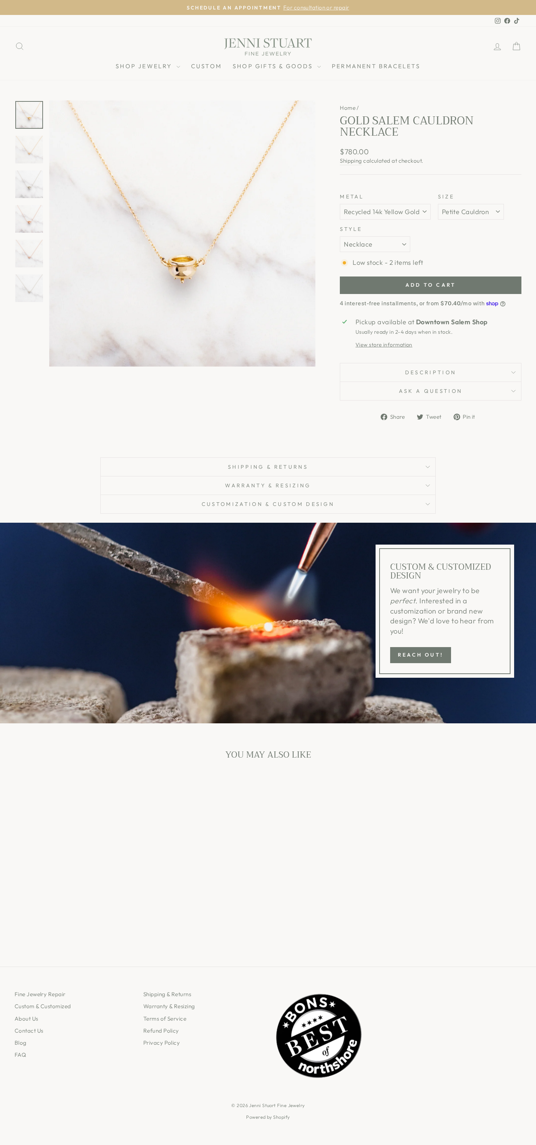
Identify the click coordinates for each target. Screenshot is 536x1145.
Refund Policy (161, 1030)
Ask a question (430, 391)
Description (431, 372)
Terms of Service (164, 1018)
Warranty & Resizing (268, 485)
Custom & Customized (43, 1006)
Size (446, 196)
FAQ (20, 1054)
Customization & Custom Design (268, 504)
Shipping (351, 160)
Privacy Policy (161, 1042)
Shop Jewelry (145, 66)
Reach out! (420, 654)
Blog (21, 1042)
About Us (26, 1018)
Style (351, 229)
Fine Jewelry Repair (40, 994)
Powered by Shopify (268, 1117)
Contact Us (29, 1030)
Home (348, 107)
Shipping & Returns (268, 467)
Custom (206, 66)
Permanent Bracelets (376, 66)
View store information (384, 344)
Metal (352, 196)
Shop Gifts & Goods (274, 66)
